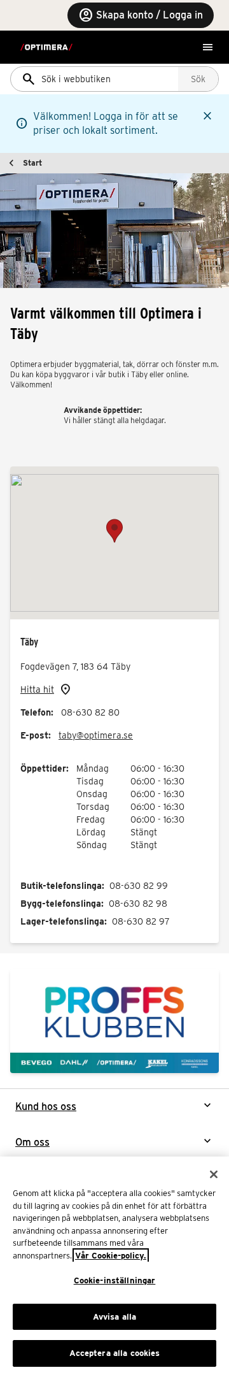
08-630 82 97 (141, 921)
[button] (114, 531)
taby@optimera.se (96, 735)
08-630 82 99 (138, 886)
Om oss (32, 1142)
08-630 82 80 (90, 712)
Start (32, 163)
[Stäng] (214, 1174)
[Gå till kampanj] (114, 1021)
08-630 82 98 (138, 903)
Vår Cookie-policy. (110, 1255)
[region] (114, 1267)
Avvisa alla (114, 1317)
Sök (198, 79)
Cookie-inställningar (115, 1280)
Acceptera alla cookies (114, 1353)
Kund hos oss (45, 1106)
